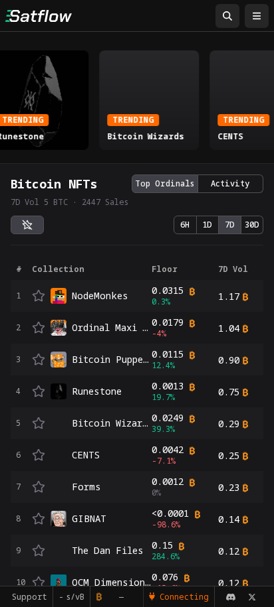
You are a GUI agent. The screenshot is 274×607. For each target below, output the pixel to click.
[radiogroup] (197, 183)
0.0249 (168, 418)
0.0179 (168, 322)
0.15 (162, 545)
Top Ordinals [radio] (164, 183)
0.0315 (168, 291)
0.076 (165, 577)
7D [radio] (230, 224)
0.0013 (168, 386)
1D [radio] (207, 224)
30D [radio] (252, 224)
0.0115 (168, 354)
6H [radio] (185, 224)
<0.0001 (170, 513)
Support (25, 596)
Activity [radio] (230, 183)
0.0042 (168, 450)
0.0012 (168, 482)
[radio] (27, 225)
